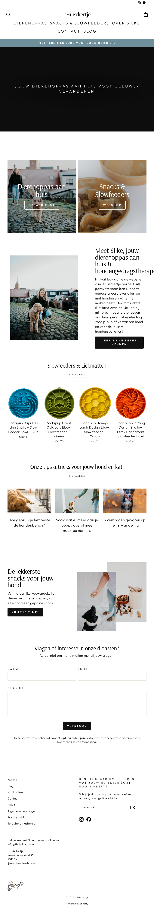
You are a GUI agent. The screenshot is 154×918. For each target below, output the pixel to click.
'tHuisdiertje (77, 14)
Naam (13, 669)
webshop (112, 205)
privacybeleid (89, 738)
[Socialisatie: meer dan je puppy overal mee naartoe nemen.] (77, 501)
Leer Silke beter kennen (119, 342)
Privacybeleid (17, 817)
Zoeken (12, 780)
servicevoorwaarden (120, 738)
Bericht (16, 688)
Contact (69, 31)
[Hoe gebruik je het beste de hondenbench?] (29, 501)
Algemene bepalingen (22, 811)
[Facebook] (88, 819)
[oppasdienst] (42, 196)
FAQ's (11, 804)
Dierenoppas (30, 23)
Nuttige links (15, 792)
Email (84, 669)
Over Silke (126, 23)
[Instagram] (81, 819)
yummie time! (25, 612)
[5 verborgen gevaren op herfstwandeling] (124, 501)
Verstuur (77, 726)
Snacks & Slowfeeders (79, 23)
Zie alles (77, 374)
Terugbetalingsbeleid (21, 823)
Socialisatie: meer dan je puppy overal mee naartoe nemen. (77, 525)
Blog (90, 31)
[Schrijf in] (132, 807)
